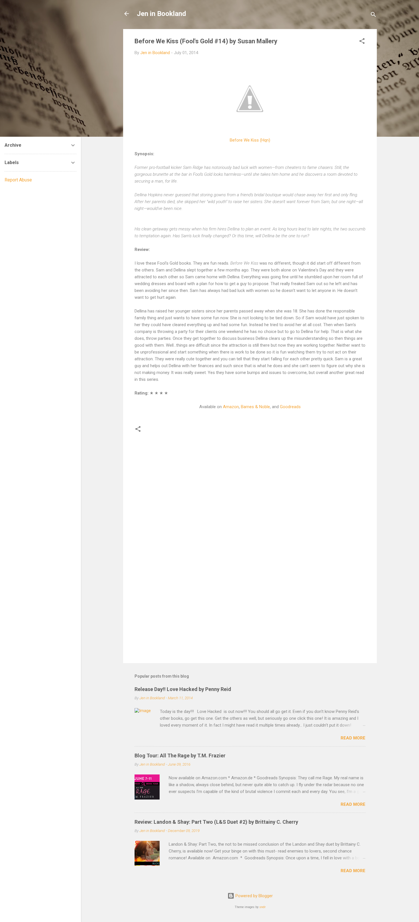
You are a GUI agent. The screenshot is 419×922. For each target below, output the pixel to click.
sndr (262, 907)
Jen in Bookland (161, 14)
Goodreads (290, 406)
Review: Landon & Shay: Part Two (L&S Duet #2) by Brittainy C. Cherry (216, 822)
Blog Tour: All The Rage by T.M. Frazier (180, 756)
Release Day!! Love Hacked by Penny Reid (183, 689)
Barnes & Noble (255, 406)
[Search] (373, 15)
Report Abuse (18, 180)
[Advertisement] (250, 610)
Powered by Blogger (253, 895)
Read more (353, 738)
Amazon (231, 406)
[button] (362, 42)
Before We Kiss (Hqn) (250, 140)
